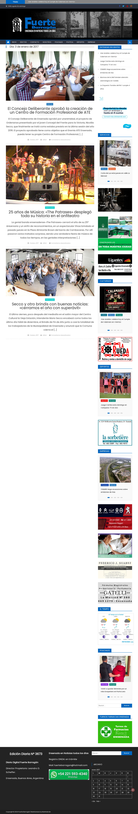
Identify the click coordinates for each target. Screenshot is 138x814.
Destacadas (50, 207)
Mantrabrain (46, 812)
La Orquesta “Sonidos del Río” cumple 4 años (115, 87)
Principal (118, 315)
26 (111, 792)
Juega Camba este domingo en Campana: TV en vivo (48, 2)
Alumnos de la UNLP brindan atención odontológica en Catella (114, 79)
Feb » (98, 801)
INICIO (14, 42)
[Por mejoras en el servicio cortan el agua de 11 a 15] (115, 153)
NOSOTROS (47, 42)
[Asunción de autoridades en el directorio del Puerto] (115, 470)
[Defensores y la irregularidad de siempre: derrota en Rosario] (115, 385)
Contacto (34, 42)
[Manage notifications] (133, 790)
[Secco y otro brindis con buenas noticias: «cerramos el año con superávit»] (50, 272)
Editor (45, 140)
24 (100, 792)
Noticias (50, 104)
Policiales (59, 42)
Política (69, 42)
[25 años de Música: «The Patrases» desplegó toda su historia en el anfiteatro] (50, 174)
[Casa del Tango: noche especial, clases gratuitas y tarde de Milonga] (115, 299)
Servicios (120, 169)
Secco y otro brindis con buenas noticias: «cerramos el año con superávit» (50, 306)
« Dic (93, 801)
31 (99, 796)
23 (94, 792)
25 (105, 792)
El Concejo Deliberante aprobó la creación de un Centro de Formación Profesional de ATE (50, 111)
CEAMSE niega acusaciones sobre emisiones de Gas (112, 71)
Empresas (91, 42)
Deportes (80, 42)
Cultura (103, 315)
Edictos (23, 42)
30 (94, 796)
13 (116, 785)
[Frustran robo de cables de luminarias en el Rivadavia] (115, 669)
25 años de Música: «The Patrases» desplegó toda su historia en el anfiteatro (50, 214)
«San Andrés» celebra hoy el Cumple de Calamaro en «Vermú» (115, 55)
